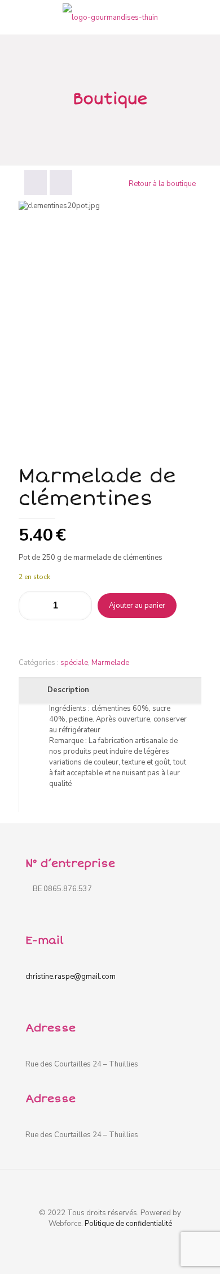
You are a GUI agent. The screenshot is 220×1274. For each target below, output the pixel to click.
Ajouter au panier (137, 606)
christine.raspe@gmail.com (70, 976)
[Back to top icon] (110, 1187)
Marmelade (110, 663)
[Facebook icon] (110, 1239)
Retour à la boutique (162, 184)
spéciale (74, 663)
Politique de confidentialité (128, 1224)
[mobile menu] (204, 17)
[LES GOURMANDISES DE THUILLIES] (110, 17)
